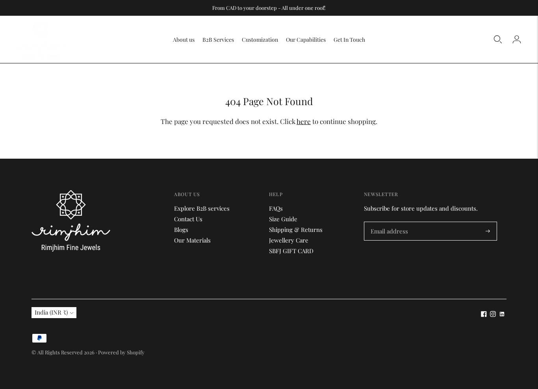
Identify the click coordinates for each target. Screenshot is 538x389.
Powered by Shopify (121, 352)
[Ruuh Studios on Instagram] (493, 315)
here (304, 121)
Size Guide (283, 219)
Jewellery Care (288, 240)
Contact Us (188, 219)
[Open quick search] (497, 39)
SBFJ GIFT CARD (291, 251)
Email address (388, 222)
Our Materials (192, 240)
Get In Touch (349, 39)
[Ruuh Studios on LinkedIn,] (502, 315)
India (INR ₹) (51, 312)
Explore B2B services (202, 208)
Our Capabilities (306, 39)
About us (184, 39)
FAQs (276, 208)
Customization (260, 39)
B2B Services (218, 39)
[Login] (516, 39)
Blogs (181, 229)
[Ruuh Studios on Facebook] (484, 315)
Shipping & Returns (296, 229)
